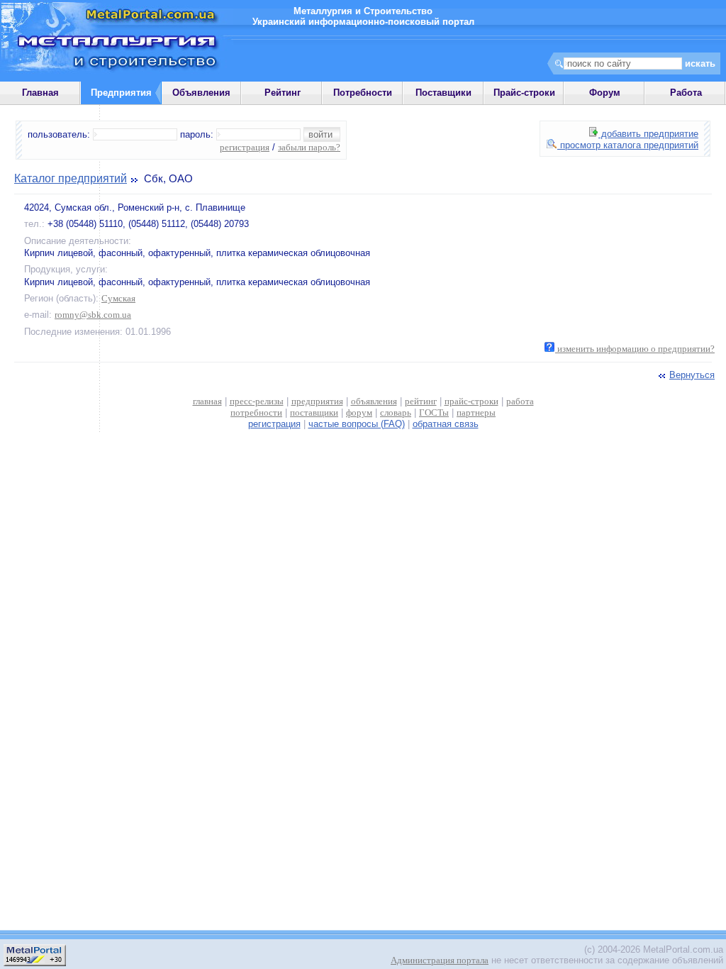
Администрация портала (439, 960)
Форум (604, 92)
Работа (686, 92)
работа (520, 401)
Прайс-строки (524, 92)
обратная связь (446, 424)
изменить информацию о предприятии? (635, 348)
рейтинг (421, 401)
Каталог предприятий (70, 178)
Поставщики (443, 92)
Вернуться (692, 375)
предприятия (317, 401)
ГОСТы (434, 412)
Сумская (118, 298)
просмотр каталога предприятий (627, 145)
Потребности (362, 92)
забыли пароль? (309, 147)
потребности (256, 412)
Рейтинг (282, 92)
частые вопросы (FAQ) (356, 424)
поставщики (314, 412)
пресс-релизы (257, 401)
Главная (40, 92)
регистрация (244, 147)
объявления (374, 401)
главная (207, 401)
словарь (395, 412)
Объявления (201, 92)
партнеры (476, 412)
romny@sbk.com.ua (93, 314)
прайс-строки (471, 401)
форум (359, 412)
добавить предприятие (648, 133)
